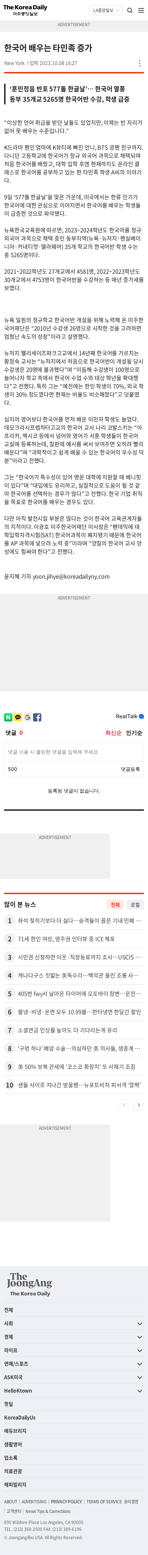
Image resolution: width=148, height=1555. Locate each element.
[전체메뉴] (141, 10)
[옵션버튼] (140, 63)
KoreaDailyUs (19, 1417)
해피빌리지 (15, 1484)
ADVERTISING (34, 1501)
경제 (8, 1336)
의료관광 (13, 1470)
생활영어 (13, 1444)
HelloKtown (18, 1390)
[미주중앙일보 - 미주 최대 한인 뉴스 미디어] (25, 10)
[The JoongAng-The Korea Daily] (29, 1284)
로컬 (135, 904)
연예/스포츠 (16, 1363)
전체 (115, 904)
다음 (138, 1105)
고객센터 (14, 1511)
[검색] (130, 10)
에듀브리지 (15, 1430)
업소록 (11, 1457)
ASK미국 (13, 1376)
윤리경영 (131, 1501)
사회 (8, 1323)
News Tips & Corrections (47, 1511)
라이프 (11, 1350)
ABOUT (10, 1501)
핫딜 (8, 1403)
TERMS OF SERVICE (104, 1501)
